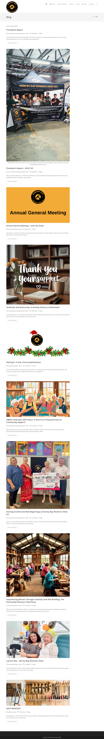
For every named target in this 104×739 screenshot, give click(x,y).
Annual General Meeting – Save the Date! (25, 225)
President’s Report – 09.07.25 (19, 168)
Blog (97, 16)
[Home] (93, 16)
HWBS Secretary (12, 712)
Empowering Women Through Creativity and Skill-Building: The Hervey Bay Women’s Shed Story (35, 600)
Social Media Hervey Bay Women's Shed (18, 33)
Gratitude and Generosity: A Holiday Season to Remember (33, 307)
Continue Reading (13, 43)
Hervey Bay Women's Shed (15, 229)
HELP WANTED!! (13, 708)
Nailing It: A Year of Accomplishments (23, 362)
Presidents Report (14, 30)
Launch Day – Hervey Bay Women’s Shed (24, 661)
